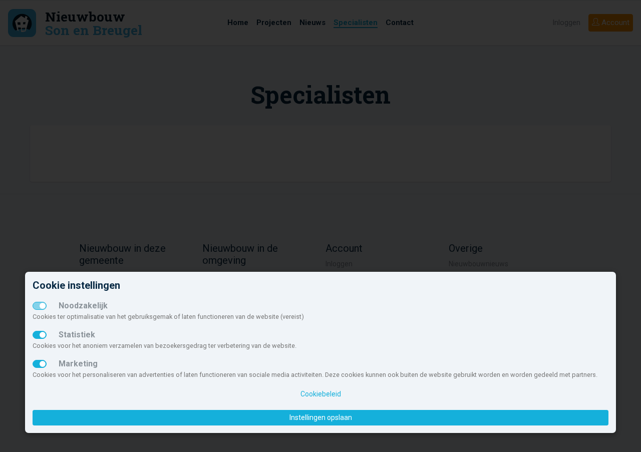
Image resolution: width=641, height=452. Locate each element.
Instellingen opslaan (320, 417)
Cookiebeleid (320, 394)
